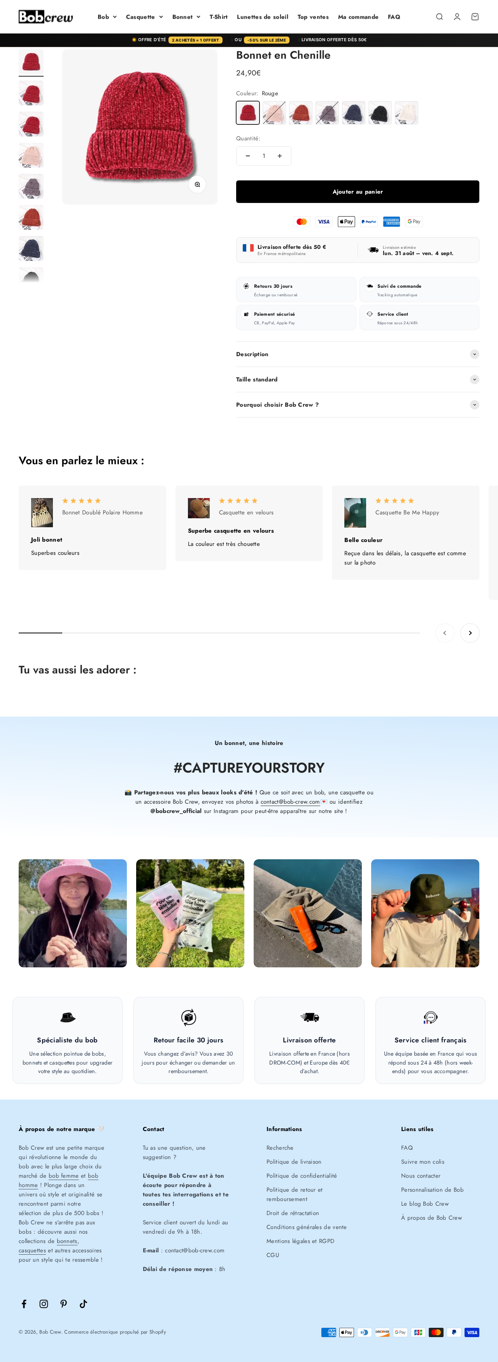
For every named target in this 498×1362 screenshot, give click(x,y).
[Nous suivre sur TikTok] (83, 1304)
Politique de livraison (294, 1161)
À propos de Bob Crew (431, 1217)
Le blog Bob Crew (425, 1203)
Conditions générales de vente (307, 1227)
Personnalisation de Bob (432, 1189)
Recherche (280, 1147)
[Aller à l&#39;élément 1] (31, 63)
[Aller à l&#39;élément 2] (31, 94)
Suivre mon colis (422, 1161)
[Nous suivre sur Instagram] (44, 1304)
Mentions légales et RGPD (300, 1241)
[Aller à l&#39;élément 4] (31, 156)
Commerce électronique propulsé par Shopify (115, 1332)
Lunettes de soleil (262, 16)
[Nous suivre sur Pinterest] (63, 1304)
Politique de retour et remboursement (295, 1194)
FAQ (394, 16)
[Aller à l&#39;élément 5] (31, 187)
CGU (273, 1255)
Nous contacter (420, 1175)
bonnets (67, 1241)
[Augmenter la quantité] (279, 156)
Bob (103, 16)
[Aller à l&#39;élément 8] (31, 280)
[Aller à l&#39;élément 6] (31, 218)
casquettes (32, 1250)
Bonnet (182, 16)
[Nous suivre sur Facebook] (24, 1304)
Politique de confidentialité (302, 1175)
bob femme (64, 1175)
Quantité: (248, 138)
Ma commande (358, 16)
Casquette (140, 16)
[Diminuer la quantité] (248, 156)
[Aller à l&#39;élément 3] (31, 125)
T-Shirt (219, 16)
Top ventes (313, 16)
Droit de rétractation (293, 1213)
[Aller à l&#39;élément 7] (31, 249)
